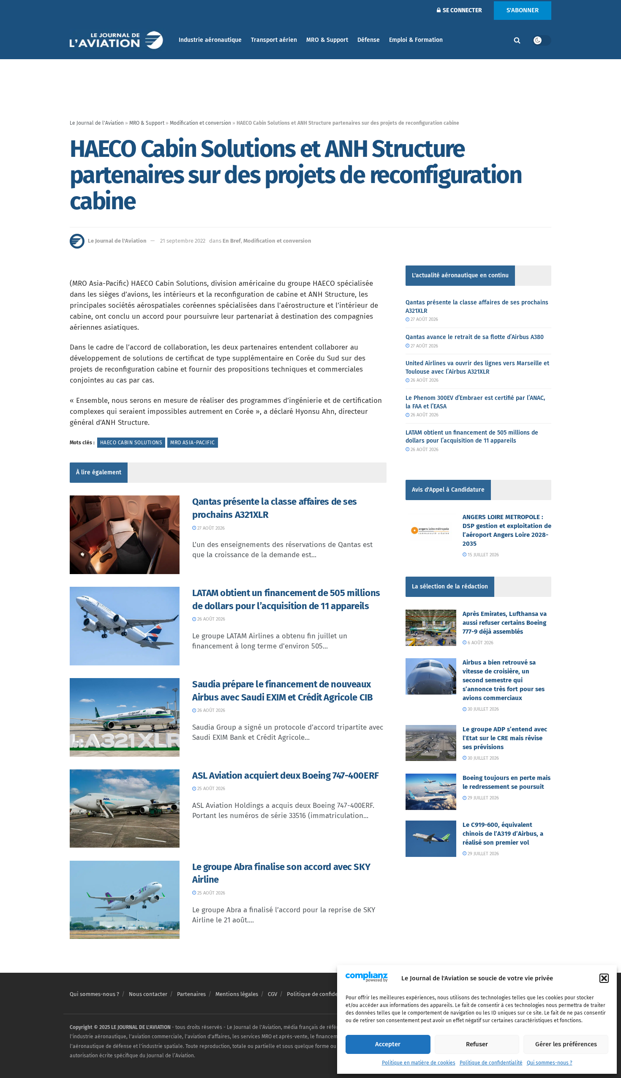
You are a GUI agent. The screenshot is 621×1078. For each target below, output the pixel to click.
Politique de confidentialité (491, 1063)
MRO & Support (327, 40)
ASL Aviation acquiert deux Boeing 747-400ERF (285, 775)
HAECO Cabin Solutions (131, 443)
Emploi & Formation (416, 40)
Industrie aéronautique (210, 40)
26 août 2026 (210, 619)
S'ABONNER (523, 10)
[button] (604, 978)
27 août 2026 (210, 528)
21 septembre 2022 (182, 241)
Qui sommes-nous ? (549, 1063)
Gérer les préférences (566, 1044)
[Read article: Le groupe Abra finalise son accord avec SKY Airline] (125, 900)
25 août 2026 (210, 788)
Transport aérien (274, 40)
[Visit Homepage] (118, 40)
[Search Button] (517, 40)
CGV (272, 994)
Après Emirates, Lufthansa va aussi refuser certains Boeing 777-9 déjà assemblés (505, 622)
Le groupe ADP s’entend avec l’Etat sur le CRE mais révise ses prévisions (505, 738)
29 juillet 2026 (482, 798)
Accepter (387, 1044)
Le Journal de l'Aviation (97, 123)
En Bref (232, 241)
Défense (368, 40)
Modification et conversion (200, 123)
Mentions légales (236, 994)
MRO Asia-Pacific (192, 443)
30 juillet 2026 (482, 709)
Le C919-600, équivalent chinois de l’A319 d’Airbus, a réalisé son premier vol (503, 833)
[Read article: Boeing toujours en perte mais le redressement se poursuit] (431, 792)
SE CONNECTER (461, 10)
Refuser (477, 1044)
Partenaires (191, 994)
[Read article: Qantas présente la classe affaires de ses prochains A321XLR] (125, 534)
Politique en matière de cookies (418, 1063)
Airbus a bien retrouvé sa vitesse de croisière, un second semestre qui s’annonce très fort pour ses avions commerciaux (504, 680)
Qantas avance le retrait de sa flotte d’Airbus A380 (475, 337)
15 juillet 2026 (482, 555)
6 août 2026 (479, 643)
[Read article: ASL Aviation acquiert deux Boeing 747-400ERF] (125, 808)
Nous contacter (148, 994)
